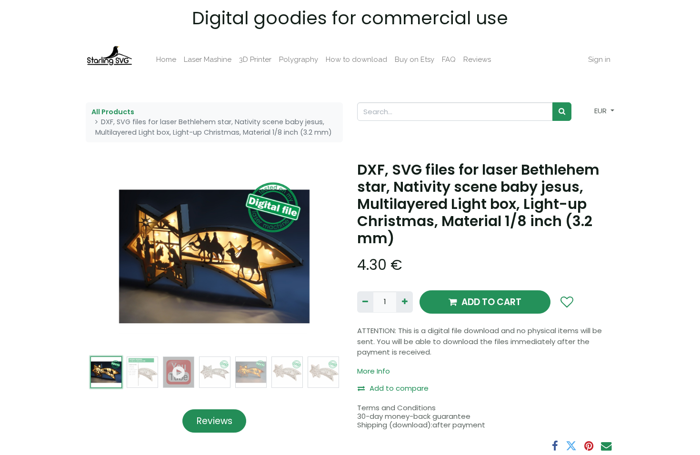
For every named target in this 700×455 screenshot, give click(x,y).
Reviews (214, 421)
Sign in (599, 59)
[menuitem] (166, 59)
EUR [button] (601, 111)
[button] (105, 256)
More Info (373, 371)
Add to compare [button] (399, 388)
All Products (112, 112)
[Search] (561, 111)
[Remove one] (365, 302)
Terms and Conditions (396, 408)
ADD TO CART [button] (491, 302)
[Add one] (404, 302)
